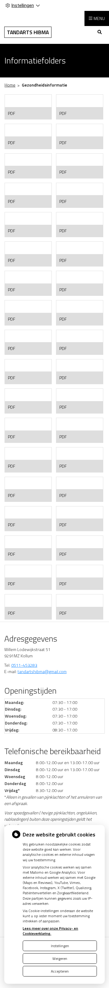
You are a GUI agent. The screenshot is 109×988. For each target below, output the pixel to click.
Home (10, 85)
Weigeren (59, 958)
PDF (11, 113)
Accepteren (60, 971)
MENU (99, 18)
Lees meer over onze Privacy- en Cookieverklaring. (50, 930)
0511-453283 (24, 665)
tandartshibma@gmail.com (42, 671)
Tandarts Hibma (28, 32)
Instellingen (60, 946)
